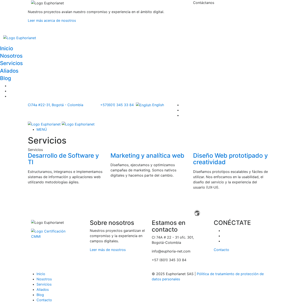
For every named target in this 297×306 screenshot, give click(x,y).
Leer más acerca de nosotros (52, 20)
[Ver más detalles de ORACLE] (47, 213)
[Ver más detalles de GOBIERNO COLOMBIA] (196, 199)
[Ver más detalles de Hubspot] (146, 199)
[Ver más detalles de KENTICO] (47, 199)
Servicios (11, 63)
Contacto (221, 249)
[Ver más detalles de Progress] (130, 213)
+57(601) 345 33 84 (117, 105)
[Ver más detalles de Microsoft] (245, 199)
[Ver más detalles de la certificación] (51, 233)
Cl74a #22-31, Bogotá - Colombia (56, 105)
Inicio (6, 48)
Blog (5, 78)
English (157, 105)
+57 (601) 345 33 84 (210, 20)
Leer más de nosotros (108, 249)
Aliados (9, 71)
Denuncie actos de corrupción (176, 265)
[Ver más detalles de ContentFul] (97, 199)
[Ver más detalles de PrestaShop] (212, 213)
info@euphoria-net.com (212, 29)
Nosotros (11, 56)
